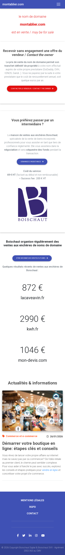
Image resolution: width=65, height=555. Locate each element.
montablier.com (32, 24)
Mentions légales (32, 500)
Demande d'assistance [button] (31, 162)
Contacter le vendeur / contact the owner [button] (31, 89)
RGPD (32, 506)
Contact (32, 513)
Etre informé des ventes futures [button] (30, 258)
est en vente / (33, 32)
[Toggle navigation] (58, 4)
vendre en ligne (50, 470)
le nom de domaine (32, 16)
